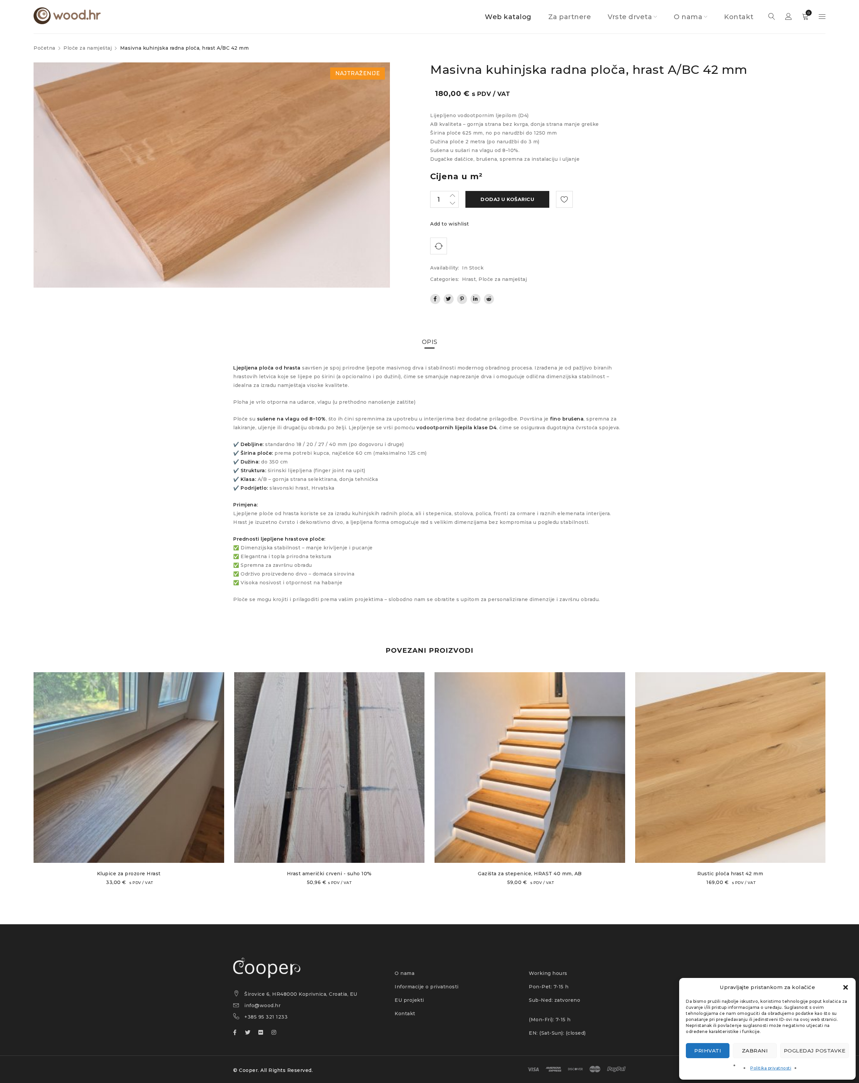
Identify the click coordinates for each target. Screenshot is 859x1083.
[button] (845, 987)
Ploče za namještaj (87, 48)
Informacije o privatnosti (427, 987)
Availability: (444, 268)
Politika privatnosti (770, 1068)
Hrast (469, 279)
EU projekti (409, 1000)
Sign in (788, 17)
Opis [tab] (430, 342)
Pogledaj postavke (815, 1050)
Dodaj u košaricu (507, 199)
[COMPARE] (438, 246)
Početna (44, 48)
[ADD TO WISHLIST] (564, 199)
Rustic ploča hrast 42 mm (730, 874)
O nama (404, 973)
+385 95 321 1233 (266, 1017)
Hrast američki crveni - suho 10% (329, 874)
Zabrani (755, 1050)
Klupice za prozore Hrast (129, 874)
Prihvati (707, 1050)
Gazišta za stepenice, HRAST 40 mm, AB (530, 874)
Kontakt (405, 1014)
